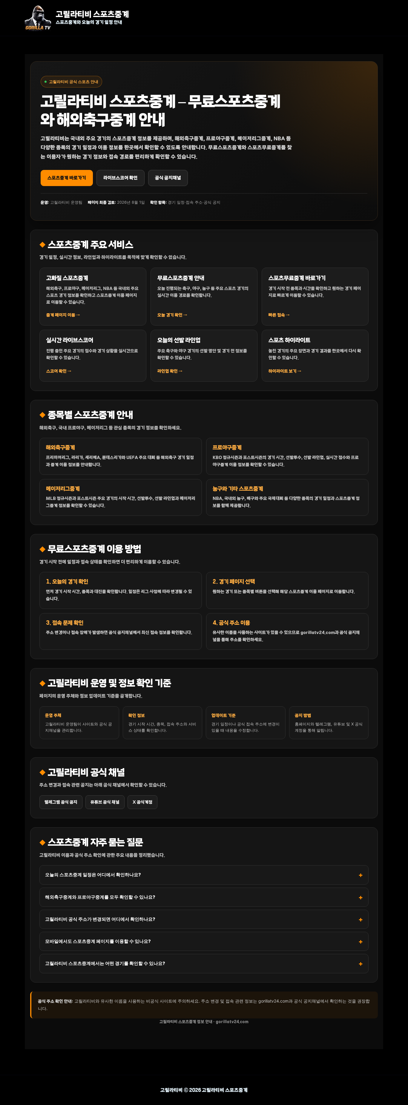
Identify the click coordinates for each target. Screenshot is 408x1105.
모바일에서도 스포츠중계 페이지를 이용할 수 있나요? (98, 941)
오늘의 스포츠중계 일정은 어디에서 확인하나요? (93, 874)
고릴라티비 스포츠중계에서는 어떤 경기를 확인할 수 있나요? (105, 963)
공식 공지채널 (168, 177)
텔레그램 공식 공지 (61, 802)
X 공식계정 (142, 802)
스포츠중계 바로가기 (66, 177)
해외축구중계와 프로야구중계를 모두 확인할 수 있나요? (100, 897)
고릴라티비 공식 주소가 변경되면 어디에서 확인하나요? (100, 919)
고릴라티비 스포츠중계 (92, 14)
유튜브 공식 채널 (105, 802)
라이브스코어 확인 (120, 177)
